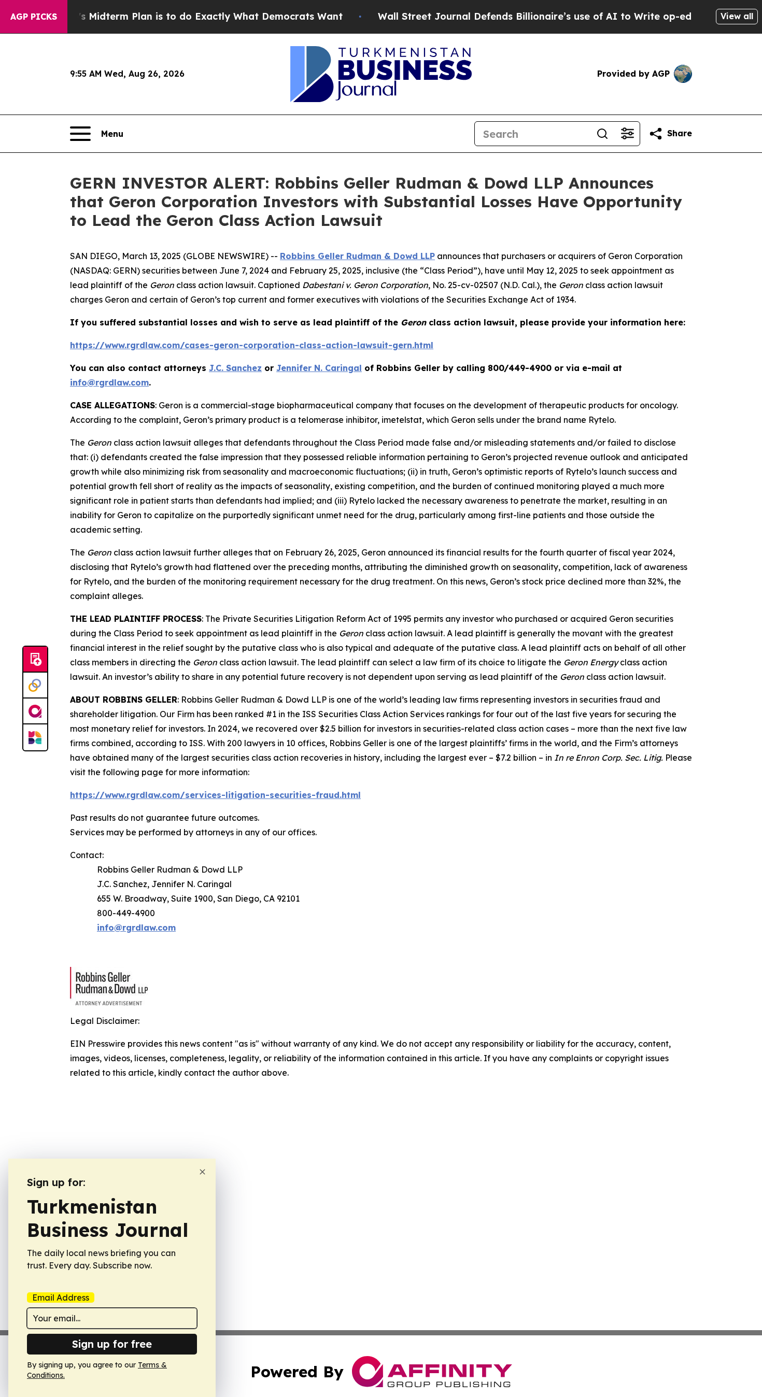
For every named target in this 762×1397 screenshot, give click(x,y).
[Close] (202, 1172)
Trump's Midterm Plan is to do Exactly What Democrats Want (195, 16)
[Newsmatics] (35, 737)
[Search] (602, 134)
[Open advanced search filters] (627, 134)
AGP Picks (33, 16)
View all (737, 16)
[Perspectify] (35, 685)
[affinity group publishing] (35, 711)
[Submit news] (35, 660)
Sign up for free (112, 1343)
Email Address (60, 1297)
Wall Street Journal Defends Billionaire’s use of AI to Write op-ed (535, 16)
